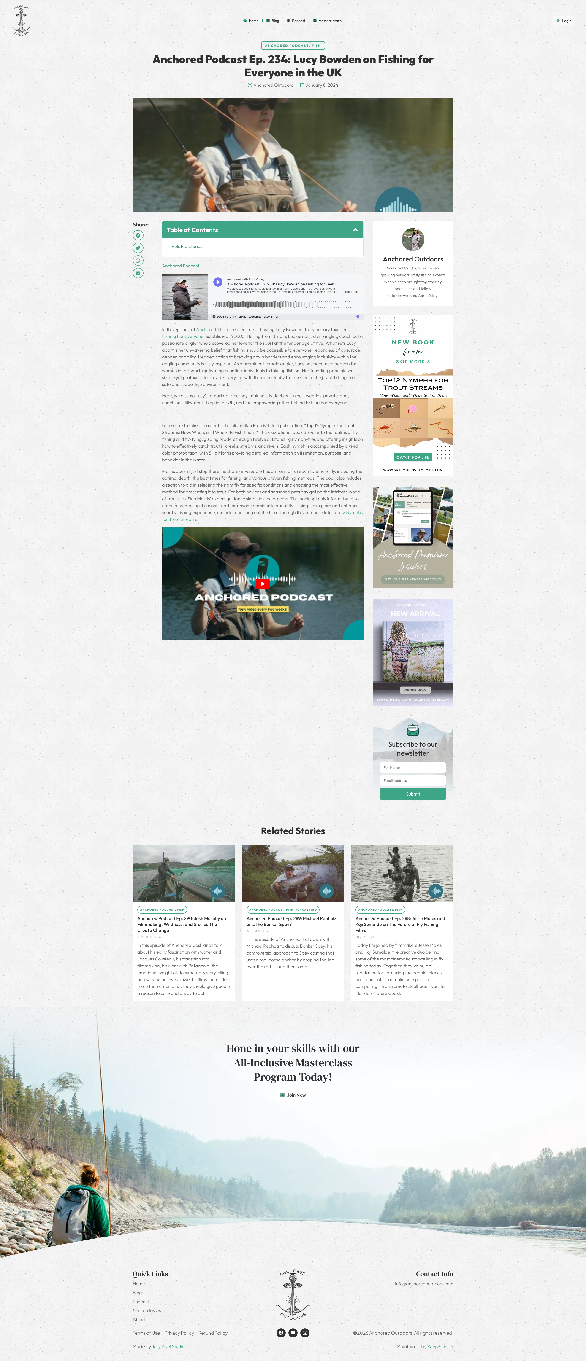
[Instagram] (304, 1332)
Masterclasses (147, 1310)
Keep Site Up (440, 1346)
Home (139, 1283)
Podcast (141, 1301)
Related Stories (187, 246)
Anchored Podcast (287, 45)
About (139, 1319)
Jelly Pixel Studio (168, 1346)
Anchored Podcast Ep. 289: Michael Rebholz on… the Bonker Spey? (291, 921)
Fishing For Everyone (182, 336)
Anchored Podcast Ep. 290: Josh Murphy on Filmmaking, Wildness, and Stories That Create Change (181, 924)
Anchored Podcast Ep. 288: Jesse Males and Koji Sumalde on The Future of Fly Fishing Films (400, 924)
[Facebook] (281, 1332)
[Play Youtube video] (263, 583)
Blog (137, 1292)
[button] (138, 235)
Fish (316, 45)
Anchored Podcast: (181, 266)
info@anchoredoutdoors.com (424, 1283)
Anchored (206, 329)
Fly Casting (306, 909)
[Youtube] (293, 1332)
